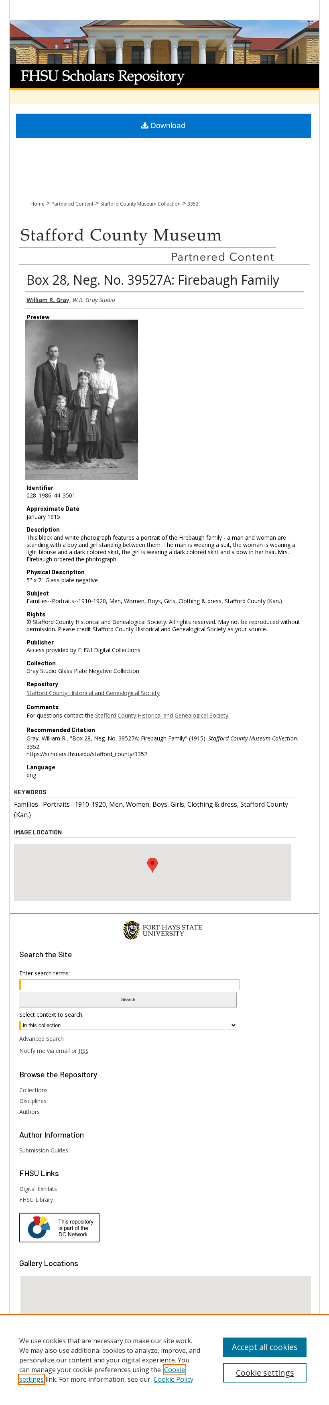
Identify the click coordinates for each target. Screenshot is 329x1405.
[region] (164, 1359)
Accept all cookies (265, 1347)
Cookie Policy (173, 1379)
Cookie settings (265, 1372)
